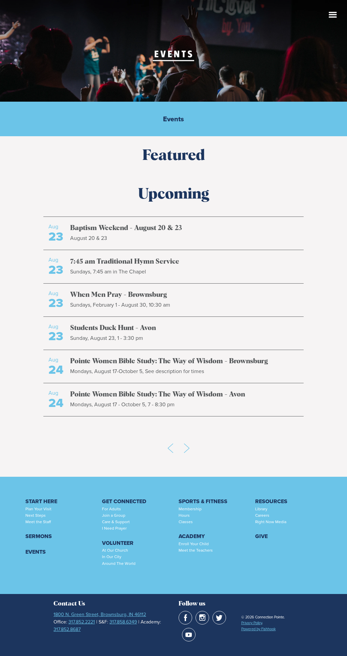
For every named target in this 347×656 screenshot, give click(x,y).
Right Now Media (270, 522)
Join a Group (113, 515)
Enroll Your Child (194, 544)
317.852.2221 (81, 622)
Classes (186, 522)
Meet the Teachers (196, 550)
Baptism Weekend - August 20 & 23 (126, 228)
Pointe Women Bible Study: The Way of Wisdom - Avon (157, 394)
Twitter (219, 617)
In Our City (111, 557)
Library (261, 509)
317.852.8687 (67, 629)
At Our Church (115, 550)
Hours (184, 515)
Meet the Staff (38, 522)
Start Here (41, 501)
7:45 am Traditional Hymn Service (124, 261)
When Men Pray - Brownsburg (118, 294)
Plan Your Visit (38, 509)
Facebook (185, 617)
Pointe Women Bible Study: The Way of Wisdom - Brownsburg (169, 361)
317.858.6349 (123, 622)
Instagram (202, 617)
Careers (262, 515)
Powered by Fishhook (258, 629)
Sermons (38, 536)
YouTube (189, 634)
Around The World (119, 563)
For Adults (111, 509)
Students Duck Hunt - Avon (113, 328)
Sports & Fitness (203, 501)
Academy (192, 536)
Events (173, 119)
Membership (190, 509)
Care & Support (116, 522)
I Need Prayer (114, 528)
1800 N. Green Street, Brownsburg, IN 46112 (100, 614)
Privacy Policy (251, 623)
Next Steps (35, 515)
